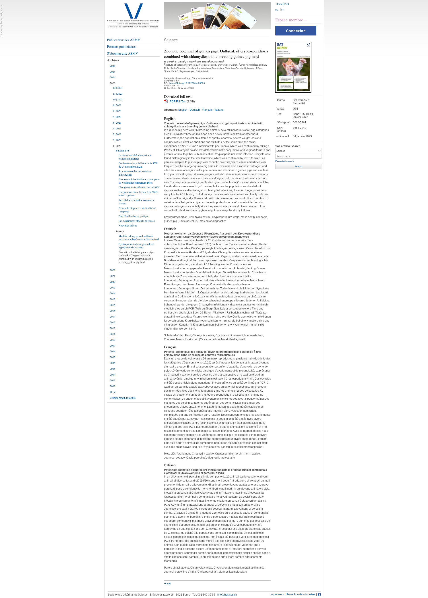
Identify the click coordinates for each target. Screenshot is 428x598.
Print (286, 4)
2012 (112, 328)
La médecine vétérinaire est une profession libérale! (135, 156)
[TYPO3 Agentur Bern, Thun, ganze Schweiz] (1, 21)
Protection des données (300, 594)
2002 (112, 386)
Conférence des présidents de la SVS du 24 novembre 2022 (138, 164)
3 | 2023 (117, 134)
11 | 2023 (118, 93)
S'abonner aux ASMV (122, 53)
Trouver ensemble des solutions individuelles (135, 172)
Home (279, 4)
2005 (112, 368)
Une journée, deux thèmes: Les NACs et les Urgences (138, 193)
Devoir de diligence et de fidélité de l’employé (137, 209)
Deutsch (195, 109)
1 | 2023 (117, 145)
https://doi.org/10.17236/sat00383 (187, 83)
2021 (112, 276)
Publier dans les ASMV (123, 39)
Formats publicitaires (121, 46)
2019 (112, 287)
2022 (112, 270)
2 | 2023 (117, 140)
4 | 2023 (117, 128)
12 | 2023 (118, 87)
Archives (113, 60)
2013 (112, 322)
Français (207, 109)
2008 (112, 351)
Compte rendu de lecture (123, 397)
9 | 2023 (117, 105)
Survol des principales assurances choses (136, 201)
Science (120, 231)
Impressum (277, 594)
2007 (112, 357)
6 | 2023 (117, 116)
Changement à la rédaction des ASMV (139, 187)
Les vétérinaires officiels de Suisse (137, 220)
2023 (112, 83)
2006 (112, 363)
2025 (112, 71)
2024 (112, 77)
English (182, 109)
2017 (112, 299)
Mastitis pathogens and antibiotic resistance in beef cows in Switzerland (139, 237)
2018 (112, 293)
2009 (112, 345)
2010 (112, 339)
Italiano (219, 109)
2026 (112, 65)
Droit (112, 392)
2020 (112, 281)
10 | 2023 (118, 99)
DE (276, 9)
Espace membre (289, 20)
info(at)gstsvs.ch (227, 594)
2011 (112, 334)
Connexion (296, 31)
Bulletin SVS (123, 150)
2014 (112, 316)
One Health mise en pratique (133, 216)
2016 (112, 305)
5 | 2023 (117, 122)
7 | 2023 (117, 111)
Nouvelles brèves (128, 225)
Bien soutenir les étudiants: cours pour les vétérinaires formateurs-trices (139, 180)
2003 (112, 380)
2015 (112, 310)
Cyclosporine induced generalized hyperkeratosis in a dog (136, 245)
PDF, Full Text (178, 101)
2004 (112, 374)
